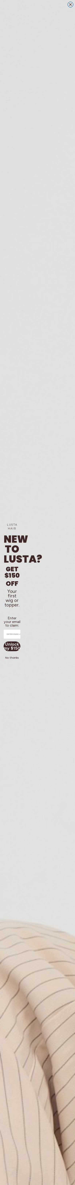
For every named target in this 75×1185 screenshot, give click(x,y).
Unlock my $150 (12, 646)
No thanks (12, 658)
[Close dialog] (70, 4)
